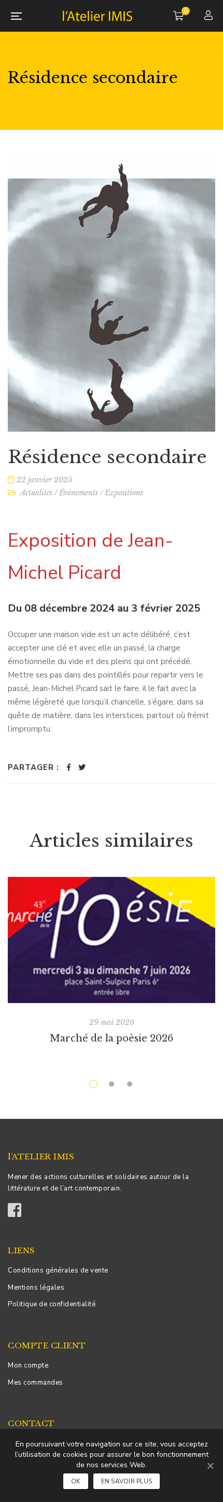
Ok (75, 1481)
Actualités (36, 492)
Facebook (14, 1206)
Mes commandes (35, 1382)
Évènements (78, 492)
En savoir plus (126, 1481)
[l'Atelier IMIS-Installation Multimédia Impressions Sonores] (97, 16)
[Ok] (210, 1465)
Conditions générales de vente (58, 1270)
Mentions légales (36, 1287)
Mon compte (28, 1365)
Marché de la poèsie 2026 (111, 1038)
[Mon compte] (209, 16)
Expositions (124, 492)
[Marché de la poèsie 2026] (111, 940)
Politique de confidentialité (51, 1304)
